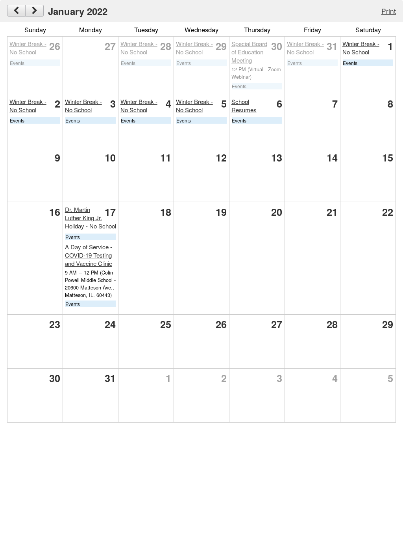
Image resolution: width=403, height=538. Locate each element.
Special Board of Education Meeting (249, 51)
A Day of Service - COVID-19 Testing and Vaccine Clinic (88, 255)
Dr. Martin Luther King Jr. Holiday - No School (90, 217)
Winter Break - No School (27, 47)
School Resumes (244, 105)
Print (388, 11)
